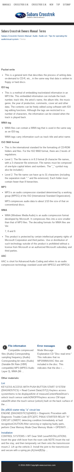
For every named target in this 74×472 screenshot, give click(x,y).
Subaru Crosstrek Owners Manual (16, 36)
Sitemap (67, 4)
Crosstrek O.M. (21, 4)
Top (58, 4)
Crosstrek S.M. (39, 4)
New (51, 4)
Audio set (43, 36)
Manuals (7, 4)
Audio (35, 36)
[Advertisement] (37, 55)
